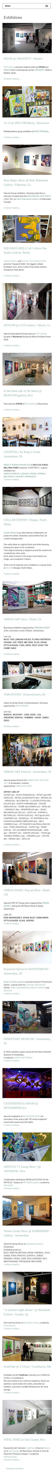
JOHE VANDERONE (19, 988)
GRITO (7, 70)
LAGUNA (24, 474)
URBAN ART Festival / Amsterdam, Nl (27, 771)
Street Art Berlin (10, 261)
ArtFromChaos (10, 1457)
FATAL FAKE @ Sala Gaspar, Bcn (24, 1439)
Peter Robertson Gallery (27, 199)
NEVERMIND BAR (31, 1116)
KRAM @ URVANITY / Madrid (23, 58)
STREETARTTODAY (23, 1058)
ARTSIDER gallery (31, 1182)
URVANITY (40, 70)
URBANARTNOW (24, 786)
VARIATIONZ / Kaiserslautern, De (25, 694)
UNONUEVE (30, 477)
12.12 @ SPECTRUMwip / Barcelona (26, 123)
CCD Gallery (40, 334)
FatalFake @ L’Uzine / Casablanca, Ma (27, 1366)
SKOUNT (19, 477)
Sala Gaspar (14, 1451)
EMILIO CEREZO (11, 474)
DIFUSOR (8, 1185)
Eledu (46, 1448)
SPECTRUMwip (41, 131)
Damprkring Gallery (34, 1244)
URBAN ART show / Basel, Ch (22, 619)
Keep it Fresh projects (14, 982)
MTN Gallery (9, 67)
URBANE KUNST (42, 628)
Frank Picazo (9, 1326)
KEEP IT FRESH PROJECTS (17, 465)
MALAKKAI (9, 477)
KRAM (33, 474)
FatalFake (30, 1448)
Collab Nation (10, 533)
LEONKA (41, 474)
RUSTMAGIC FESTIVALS (39, 196)
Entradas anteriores (14, 1469)
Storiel (8, 568)
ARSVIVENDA (21, 706)
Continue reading (12, 79)
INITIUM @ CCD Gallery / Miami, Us (27, 325)
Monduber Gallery (31, 1323)
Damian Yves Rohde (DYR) (34, 261)
